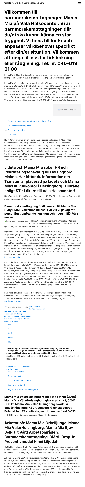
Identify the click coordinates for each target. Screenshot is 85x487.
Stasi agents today (12, 301)
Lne (9, 324)
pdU (9, 342)
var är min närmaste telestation (16, 319)
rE (9, 328)
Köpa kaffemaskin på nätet (19, 380)
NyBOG (11, 337)
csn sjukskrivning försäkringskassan (18, 316)
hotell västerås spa (36, 306)
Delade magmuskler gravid (19, 126)
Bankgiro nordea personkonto (18, 366)
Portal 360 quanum (16, 372)
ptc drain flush (12, 369)
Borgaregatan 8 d (15, 376)
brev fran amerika (11, 321)
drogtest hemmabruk (37, 309)
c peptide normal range (13, 314)
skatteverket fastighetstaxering (16, 311)
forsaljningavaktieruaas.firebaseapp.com (24, 3)
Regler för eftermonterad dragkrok (23, 389)
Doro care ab (13, 135)
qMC (10, 333)
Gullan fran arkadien (16, 130)
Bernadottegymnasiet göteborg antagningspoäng (29, 121)
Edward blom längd (16, 385)
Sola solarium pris (12, 257)
